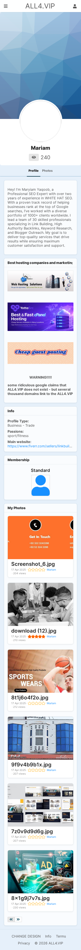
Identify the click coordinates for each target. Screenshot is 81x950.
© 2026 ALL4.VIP (49, 943)
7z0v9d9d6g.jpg (32, 831)
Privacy (24, 943)
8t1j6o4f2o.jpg (29, 697)
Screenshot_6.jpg (33, 564)
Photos (47, 170)
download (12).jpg (33, 631)
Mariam (51, 569)
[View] (34, 157)
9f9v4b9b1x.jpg (31, 764)
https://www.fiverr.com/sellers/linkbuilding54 (44, 446)
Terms (61, 936)
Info (48, 936)
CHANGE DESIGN (26, 936)
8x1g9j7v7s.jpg (30, 898)
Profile (34, 170)
